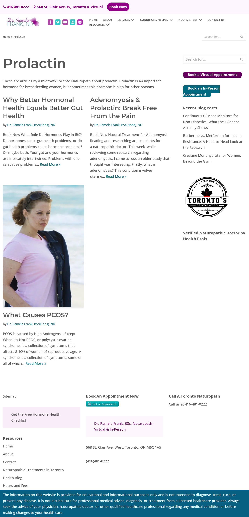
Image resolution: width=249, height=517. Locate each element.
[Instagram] (72, 22)
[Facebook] (50, 22)
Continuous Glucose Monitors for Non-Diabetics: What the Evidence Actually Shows (211, 121)
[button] (133, 20)
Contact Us (216, 20)
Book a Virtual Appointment (212, 74)
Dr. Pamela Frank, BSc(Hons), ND (31, 125)
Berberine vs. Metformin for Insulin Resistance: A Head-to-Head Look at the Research (212, 141)
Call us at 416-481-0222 (188, 404)
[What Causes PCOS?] (43, 246)
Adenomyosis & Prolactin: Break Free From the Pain (123, 108)
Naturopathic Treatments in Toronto (33, 469)
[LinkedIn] (80, 22)
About (107, 20)
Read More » (50, 164)
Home (93, 20)
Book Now (118, 6)
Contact (9, 462)
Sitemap (10, 396)
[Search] (241, 37)
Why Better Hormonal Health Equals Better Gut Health (43, 108)
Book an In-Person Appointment (201, 91)
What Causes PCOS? (35, 315)
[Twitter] (57, 22)
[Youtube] (65, 22)
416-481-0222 (18, 6)
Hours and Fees (16, 485)
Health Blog (12, 477)
